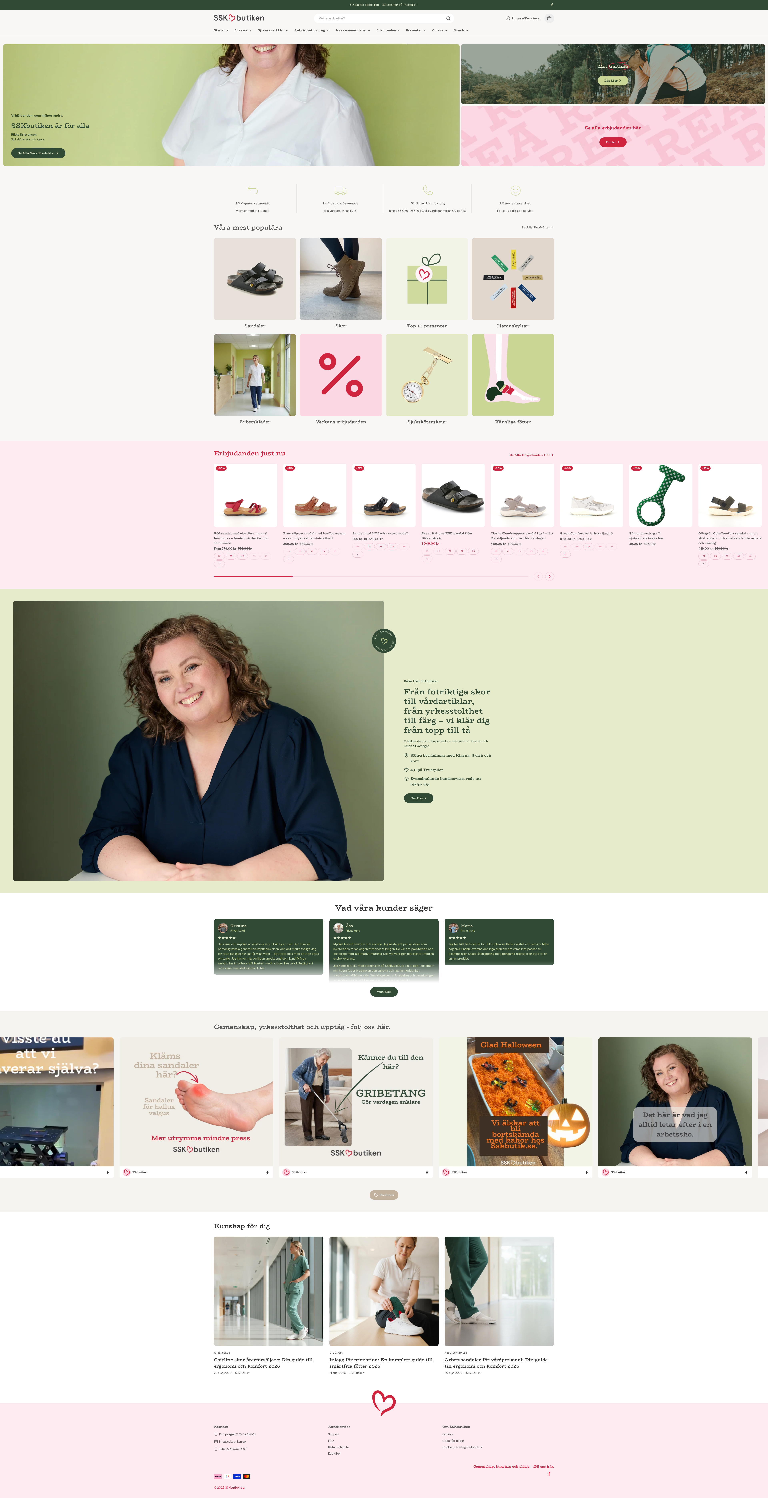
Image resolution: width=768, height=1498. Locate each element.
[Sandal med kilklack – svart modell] (384, 495)
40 (266, 556)
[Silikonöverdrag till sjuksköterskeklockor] (660, 495)
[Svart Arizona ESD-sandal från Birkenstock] (453, 495)
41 (543, 551)
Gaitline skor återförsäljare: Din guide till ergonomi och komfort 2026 (263, 1362)
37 (231, 556)
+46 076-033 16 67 (233, 1449)
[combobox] (384, 18)
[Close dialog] (132, 1425)
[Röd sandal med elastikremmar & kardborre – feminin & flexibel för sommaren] (245, 495)
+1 (219, 563)
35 (438, 551)
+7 (427, 558)
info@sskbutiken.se (232, 1442)
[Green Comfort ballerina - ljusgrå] (591, 495)
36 (219, 556)
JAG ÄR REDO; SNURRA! (103, 1468)
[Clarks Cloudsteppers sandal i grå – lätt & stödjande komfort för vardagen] (522, 495)
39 (254, 556)
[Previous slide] (538, 576)
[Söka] (448, 18)
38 (242, 556)
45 (427, 551)
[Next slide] (549, 576)
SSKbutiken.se (234, 1488)
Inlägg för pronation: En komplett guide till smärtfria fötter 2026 (381, 1362)
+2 (565, 554)
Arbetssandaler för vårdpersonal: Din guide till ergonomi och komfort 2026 (496, 1362)
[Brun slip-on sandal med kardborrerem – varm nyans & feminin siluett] (314, 495)
